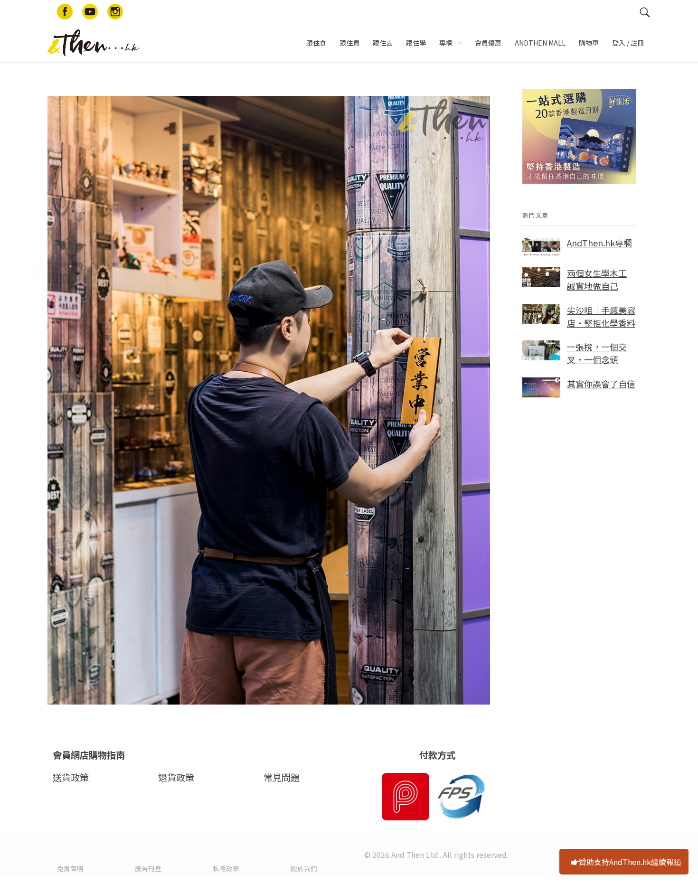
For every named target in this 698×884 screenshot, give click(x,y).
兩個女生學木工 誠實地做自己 (597, 279)
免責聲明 (70, 868)
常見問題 (282, 777)
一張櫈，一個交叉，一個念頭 (597, 353)
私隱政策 (226, 868)
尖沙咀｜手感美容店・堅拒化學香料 (601, 316)
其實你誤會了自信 (601, 383)
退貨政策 (176, 777)
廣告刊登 (148, 868)
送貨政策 (71, 777)
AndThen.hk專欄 (599, 242)
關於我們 (304, 868)
